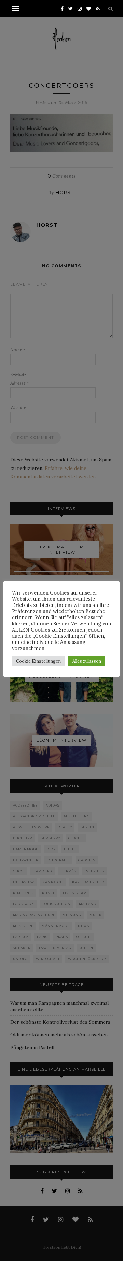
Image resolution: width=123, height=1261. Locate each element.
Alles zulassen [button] (86, 661)
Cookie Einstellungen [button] (38, 661)
